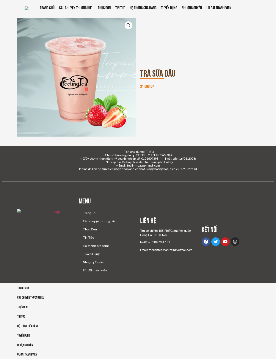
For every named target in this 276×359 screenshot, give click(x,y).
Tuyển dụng (23, 335)
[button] (128, 25)
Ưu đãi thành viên (219, 7)
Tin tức (21, 316)
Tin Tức (120, 7)
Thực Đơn (104, 7)
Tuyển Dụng (169, 7)
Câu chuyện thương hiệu (76, 7)
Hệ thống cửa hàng (143, 7)
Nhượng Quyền (192, 7)
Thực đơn (22, 306)
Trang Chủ (47, 7)
